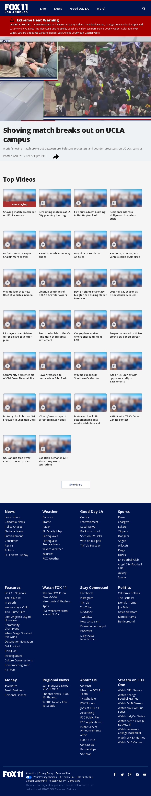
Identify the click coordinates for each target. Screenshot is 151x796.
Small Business (14, 690)
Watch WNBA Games (131, 737)
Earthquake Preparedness (51, 542)
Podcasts (86, 631)
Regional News (55, 680)
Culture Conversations (19, 660)
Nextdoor (86, 612)
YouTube (86, 607)
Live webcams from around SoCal (55, 612)
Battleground (126, 621)
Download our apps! (93, 626)
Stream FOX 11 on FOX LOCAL (54, 594)
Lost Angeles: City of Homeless (18, 618)
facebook (115, 774)
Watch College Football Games (128, 696)
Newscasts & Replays (56, 601)
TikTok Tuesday (90, 545)
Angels (122, 541)
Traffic (46, 522)
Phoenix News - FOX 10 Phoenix (55, 695)
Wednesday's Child (16, 607)
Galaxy (122, 572)
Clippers (123, 531)
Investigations (13, 655)
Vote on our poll (90, 541)
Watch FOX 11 (54, 587)
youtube (137, 774)
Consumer (11, 541)
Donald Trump (127, 602)
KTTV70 (10, 670)
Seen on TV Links (91, 536)
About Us (88, 680)
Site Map (85, 754)
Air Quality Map (52, 531)
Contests (86, 685)
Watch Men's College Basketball (131, 722)
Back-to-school (90, 531)
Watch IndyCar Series (131, 716)
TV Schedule (88, 698)
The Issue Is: (13, 598)
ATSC (83, 735)
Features (12, 587)
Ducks (122, 555)
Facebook (86, 593)
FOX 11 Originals (15, 593)
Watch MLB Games (130, 703)
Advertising (87, 713)
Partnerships (88, 749)
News (10, 511)
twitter (122, 774)
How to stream (89, 621)
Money (11, 680)
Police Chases (13, 526)
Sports (124, 511)
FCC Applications (90, 722)
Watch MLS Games (130, 742)
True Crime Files (15, 612)
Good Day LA (91, 511)
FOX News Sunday (16, 555)
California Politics (129, 593)
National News (14, 531)
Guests (84, 517)
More (100, 8)
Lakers (122, 526)
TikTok (84, 602)
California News (15, 522)
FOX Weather (50, 558)
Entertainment (14, 536)
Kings (121, 550)
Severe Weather (52, 549)
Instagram (86, 598)
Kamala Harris (127, 617)
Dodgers (123, 536)
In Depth (10, 602)
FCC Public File (89, 717)
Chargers (123, 522)
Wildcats (123, 545)
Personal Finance (16, 695)
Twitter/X (86, 617)
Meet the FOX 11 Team (91, 692)
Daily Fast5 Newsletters (88, 637)
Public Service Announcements (90, 728)
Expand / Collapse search (144, 9)
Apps (45, 606)
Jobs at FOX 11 (89, 708)
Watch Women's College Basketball (129, 731)
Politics (9, 550)
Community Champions (12, 626)
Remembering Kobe (17, 665)
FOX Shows (87, 703)
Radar (46, 526)
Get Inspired (12, 646)
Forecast (48, 517)
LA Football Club (128, 559)
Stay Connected (94, 587)
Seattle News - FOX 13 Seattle (54, 703)
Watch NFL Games (130, 690)
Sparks (122, 577)
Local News (12, 517)
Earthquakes (50, 536)
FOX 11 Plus (88, 740)
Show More (75, 484)
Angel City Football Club (130, 566)
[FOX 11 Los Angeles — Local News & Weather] (18, 8)
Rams (121, 517)
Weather (50, 511)
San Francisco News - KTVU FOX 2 (56, 687)
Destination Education (19, 641)
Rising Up (11, 651)
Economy (11, 685)
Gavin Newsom (127, 612)
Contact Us (87, 744)
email (145, 774)
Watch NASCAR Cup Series (130, 709)
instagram (130, 774)
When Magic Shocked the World (18, 635)
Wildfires (47, 554)
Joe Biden (124, 607)
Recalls (9, 545)
